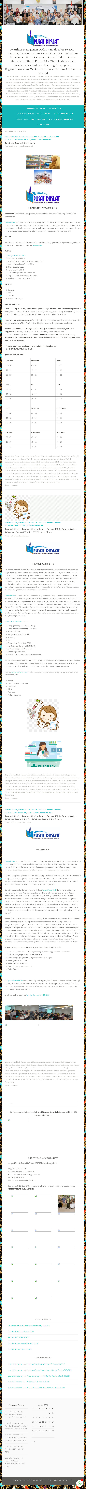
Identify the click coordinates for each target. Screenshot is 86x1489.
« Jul (33, 1442)
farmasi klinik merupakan (40, 462)
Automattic (67, 1481)
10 (33, 1422)
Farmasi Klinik (10, 222)
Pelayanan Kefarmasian (19, 672)
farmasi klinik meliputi (22, 462)
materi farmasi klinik (27, 137)
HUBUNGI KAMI (55, 108)
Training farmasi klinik (41, 140)
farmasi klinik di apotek (50, 459)
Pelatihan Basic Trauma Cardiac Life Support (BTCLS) (46, 1364)
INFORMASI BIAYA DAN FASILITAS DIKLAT (33, 114)
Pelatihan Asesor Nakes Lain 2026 (20, 1349)
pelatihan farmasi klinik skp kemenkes (54, 471)
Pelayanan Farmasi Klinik (17, 255)
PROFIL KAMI (45, 125)
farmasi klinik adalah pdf (69, 456)
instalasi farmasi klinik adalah (34, 465)
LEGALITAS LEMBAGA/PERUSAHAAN (31, 119)
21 (46, 1426)
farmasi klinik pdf (56, 462)
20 (43, 1426)
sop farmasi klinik (58, 479)
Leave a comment (11, 485)
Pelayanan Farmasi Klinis (13, 621)
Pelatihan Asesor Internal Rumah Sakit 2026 (23, 1343)
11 (36, 1422)
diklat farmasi (11, 137)
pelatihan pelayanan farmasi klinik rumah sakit (53, 474)
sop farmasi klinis (20, 482)
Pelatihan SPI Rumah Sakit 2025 (38, 1382)
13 (43, 1422)
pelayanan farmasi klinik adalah (26, 476)
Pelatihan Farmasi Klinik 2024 (39, 813)
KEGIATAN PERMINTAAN (63, 114)
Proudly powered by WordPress (28, 1481)
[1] (80, 1484)
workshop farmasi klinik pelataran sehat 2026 (43, 482)
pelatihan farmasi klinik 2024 (57, 468)
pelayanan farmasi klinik (66, 786)
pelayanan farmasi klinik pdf (62, 789)
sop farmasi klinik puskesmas (63, 792)
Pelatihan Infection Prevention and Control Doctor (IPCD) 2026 (49, 1370)
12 (40, 1422)
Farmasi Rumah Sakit (49, 890)
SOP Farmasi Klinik (35, 526)
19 (40, 1426)
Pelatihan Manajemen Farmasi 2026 (21, 1331)
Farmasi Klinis (10, 595)
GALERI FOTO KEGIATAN (35, 108)
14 (46, 1422)
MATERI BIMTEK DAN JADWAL (61, 119)
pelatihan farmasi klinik (48, 137)
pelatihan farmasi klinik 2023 (36, 468)
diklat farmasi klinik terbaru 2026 (22, 456)
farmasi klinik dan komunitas (31, 459)
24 (33, 1431)
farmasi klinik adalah (52, 456)
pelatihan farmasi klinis (27, 786)
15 (49, 1422)
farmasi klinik (40, 456)
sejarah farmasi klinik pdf (43, 479)
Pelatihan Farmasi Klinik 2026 (17, 140)
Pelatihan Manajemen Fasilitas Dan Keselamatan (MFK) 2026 (48, 1376)
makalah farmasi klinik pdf (19, 784)
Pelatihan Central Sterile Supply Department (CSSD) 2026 (29, 1326)
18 (36, 1426)
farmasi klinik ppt (69, 462)
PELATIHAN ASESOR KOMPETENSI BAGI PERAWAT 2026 (46, 1387)
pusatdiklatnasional (26, 146)
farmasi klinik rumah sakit (14, 465)
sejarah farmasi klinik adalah (23, 479)
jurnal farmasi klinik (53, 465)
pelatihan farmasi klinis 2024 (25, 474)
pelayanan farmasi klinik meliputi (50, 476)
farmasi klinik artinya (12, 459)
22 (49, 1426)
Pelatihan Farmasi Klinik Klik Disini (38, 995)
